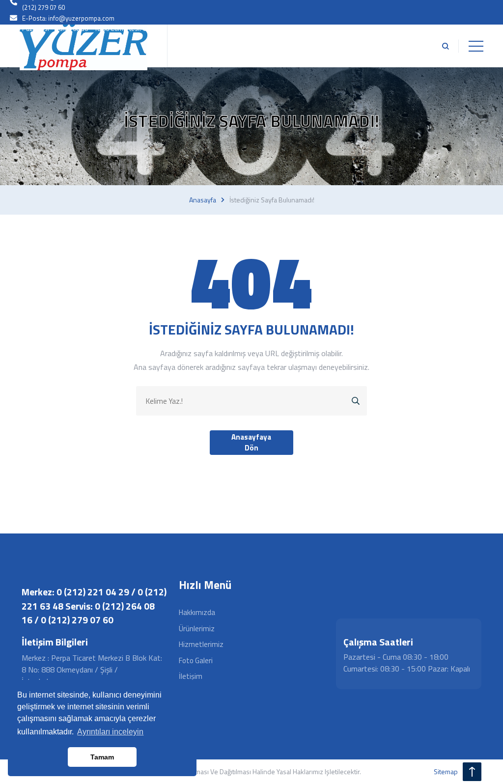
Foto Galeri (196, 660)
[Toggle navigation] (476, 46)
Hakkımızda (197, 612)
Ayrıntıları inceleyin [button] (110, 732)
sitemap (446, 771)
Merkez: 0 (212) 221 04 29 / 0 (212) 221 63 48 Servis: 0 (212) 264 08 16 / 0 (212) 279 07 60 (94, 606)
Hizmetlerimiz (201, 644)
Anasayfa (202, 200)
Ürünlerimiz (197, 628)
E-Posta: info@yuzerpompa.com (68, 18)
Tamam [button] (102, 757)
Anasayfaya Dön (251, 442)
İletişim (190, 676)
